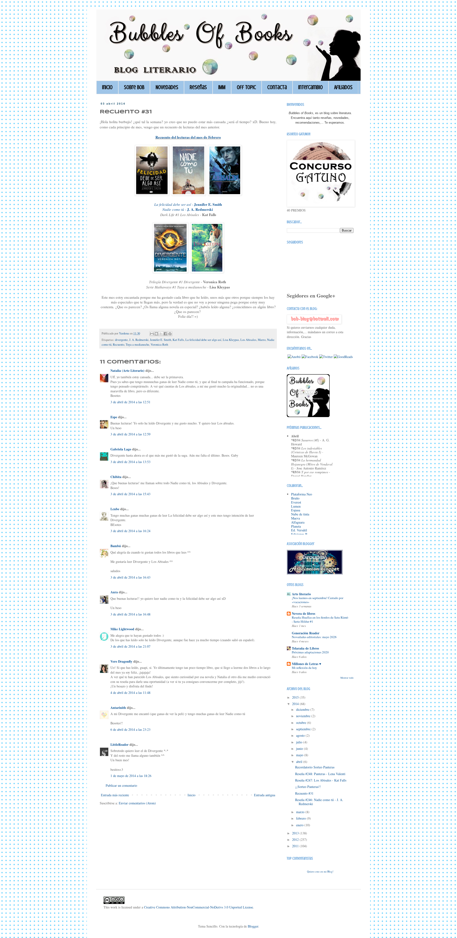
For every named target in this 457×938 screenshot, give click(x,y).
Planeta (296, 526)
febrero (301, 818)
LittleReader (119, 744)
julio (299, 742)
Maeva (295, 518)
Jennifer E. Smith (160, 340)
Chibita (115, 476)
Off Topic (246, 87)
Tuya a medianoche (137, 345)
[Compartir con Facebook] (165, 333)
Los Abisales (248, 340)
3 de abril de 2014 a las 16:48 (130, 614)
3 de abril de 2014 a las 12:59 (130, 434)
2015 (296, 697)
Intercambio (310, 87)
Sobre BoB (134, 87)
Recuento (118, 345)
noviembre (303, 716)
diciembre (303, 709)
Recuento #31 (304, 793)
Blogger (253, 926)
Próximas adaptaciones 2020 (310, 652)
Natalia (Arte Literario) (127, 370)
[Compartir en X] (161, 333)
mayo (300, 755)
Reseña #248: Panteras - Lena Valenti (320, 774)
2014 (296, 703)
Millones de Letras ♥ (306, 663)
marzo (300, 812)
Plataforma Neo (301, 494)
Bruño (295, 498)
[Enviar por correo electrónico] (151, 333)
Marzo (262, 340)
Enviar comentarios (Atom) (137, 803)
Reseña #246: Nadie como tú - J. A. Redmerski (319, 801)
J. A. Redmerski (139, 340)
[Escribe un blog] (156, 333)
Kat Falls (178, 340)
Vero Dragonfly (121, 661)
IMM (221, 87)
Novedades (167, 87)
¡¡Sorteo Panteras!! (308, 786)
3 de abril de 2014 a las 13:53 (130, 461)
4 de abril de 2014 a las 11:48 (130, 692)
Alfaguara (297, 522)
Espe (113, 416)
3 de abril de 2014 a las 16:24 (130, 531)
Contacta (277, 87)
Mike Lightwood (122, 628)
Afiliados (343, 87)
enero (300, 825)
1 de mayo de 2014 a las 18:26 (130, 775)
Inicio (107, 87)
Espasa (295, 510)
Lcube (114, 508)
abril (299, 761)
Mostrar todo (346, 677)
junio (300, 748)
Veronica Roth (159, 345)
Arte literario (301, 593)
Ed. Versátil (299, 530)
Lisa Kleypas (231, 340)
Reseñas (198, 87)
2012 (296, 839)
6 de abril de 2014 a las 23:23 (130, 729)
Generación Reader (305, 632)
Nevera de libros (303, 613)
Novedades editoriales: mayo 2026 (314, 637)
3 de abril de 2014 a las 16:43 (130, 577)
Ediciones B (299, 534)
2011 (296, 846)
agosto (301, 735)
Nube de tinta (300, 514)
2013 (296, 833)
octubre (301, 722)
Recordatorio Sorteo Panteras (314, 767)
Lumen (296, 506)
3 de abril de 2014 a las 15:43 (130, 494)
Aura (114, 592)
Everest (296, 502)
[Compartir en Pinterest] (170, 333)
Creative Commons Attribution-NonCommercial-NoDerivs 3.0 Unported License (198, 907)
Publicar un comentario (121, 785)
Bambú (115, 545)
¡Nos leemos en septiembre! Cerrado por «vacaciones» (317, 600)
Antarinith (118, 707)
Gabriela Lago (121, 449)
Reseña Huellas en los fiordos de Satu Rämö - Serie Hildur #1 (320, 619)
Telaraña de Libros (305, 648)
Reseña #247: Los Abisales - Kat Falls (320, 780)
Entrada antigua (264, 795)
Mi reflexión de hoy (304, 668)
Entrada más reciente (115, 795)
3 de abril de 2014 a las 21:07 (130, 646)
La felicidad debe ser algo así (203, 340)
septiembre (304, 729)
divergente (121, 340)
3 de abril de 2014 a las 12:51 (130, 402)
